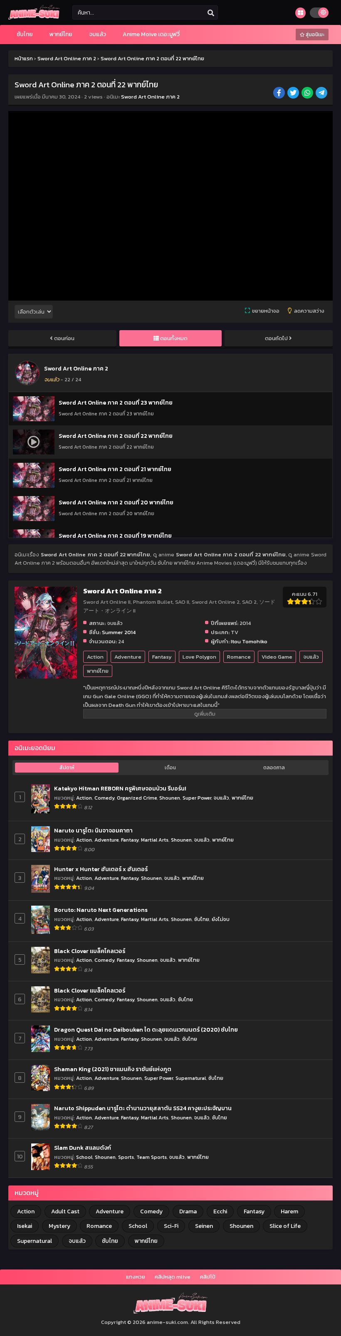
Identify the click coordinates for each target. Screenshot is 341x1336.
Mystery (59, 1226)
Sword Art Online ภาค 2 (150, 97)
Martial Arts (154, 840)
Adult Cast (65, 1211)
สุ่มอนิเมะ (314, 34)
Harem (289, 1211)
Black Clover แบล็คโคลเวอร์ (89, 951)
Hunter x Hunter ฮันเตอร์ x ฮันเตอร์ (101, 869)
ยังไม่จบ (221, 919)
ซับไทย (201, 919)
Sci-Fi (171, 1226)
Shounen (169, 798)
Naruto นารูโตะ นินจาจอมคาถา (93, 831)
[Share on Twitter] (293, 93)
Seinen (204, 1226)
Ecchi (220, 1211)
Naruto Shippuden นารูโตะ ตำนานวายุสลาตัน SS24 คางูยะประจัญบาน (143, 1108)
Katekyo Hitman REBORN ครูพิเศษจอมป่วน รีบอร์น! (120, 789)
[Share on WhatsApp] (307, 93)
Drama (188, 1211)
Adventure (127, 657)
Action (95, 657)
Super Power (197, 798)
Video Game (277, 657)
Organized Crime (137, 798)
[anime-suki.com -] (34, 17)
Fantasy (162, 657)
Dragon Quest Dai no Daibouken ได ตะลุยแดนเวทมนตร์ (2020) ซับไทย (146, 1030)
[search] (211, 12)
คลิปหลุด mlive (172, 1277)
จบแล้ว (311, 657)
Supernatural (190, 1078)
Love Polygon (199, 657)
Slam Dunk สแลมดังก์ (82, 1148)
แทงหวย (135, 1277)
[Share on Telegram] (322, 93)
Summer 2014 (119, 632)
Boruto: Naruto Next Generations (101, 910)
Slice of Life (285, 1226)
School (84, 1157)
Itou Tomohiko (249, 641)
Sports (126, 1157)
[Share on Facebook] (279, 93)
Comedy (104, 798)
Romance (239, 657)
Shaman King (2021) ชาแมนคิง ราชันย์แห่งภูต (112, 1069)
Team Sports (151, 1157)
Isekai (24, 1226)
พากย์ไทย (98, 671)
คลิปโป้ (207, 1277)
